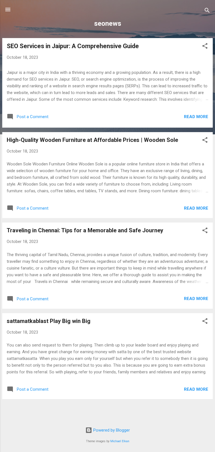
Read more (196, 116)
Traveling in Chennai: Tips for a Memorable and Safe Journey (85, 230)
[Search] (207, 11)
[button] (205, 47)
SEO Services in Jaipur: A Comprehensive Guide (73, 46)
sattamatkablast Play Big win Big (48, 321)
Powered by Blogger (111, 430)
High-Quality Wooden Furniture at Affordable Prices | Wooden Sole (92, 140)
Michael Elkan (119, 441)
